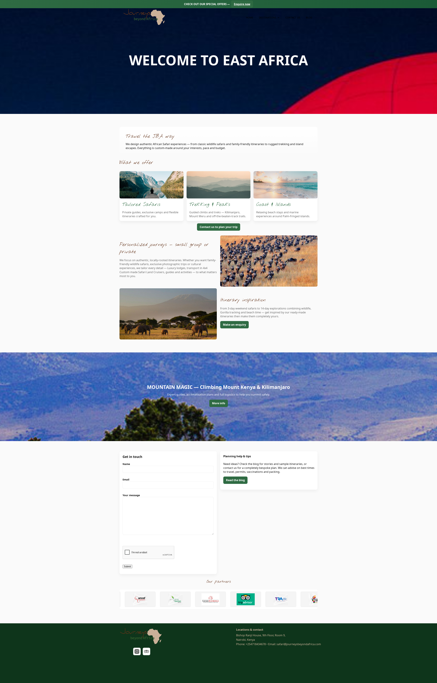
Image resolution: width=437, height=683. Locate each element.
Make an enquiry (234, 324)
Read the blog (235, 480)
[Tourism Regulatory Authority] (249, 599)
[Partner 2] (284, 599)
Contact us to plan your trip (218, 227)
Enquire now (242, 4)
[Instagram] (137, 651)
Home (249, 17)
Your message (131, 495)
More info (218, 403)
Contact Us (292, 17)
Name (126, 464)
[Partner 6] (179, 599)
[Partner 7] (214, 599)
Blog (309, 17)
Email (126, 479)
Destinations (267, 17)
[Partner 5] (143, 599)
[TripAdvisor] (146, 651)
